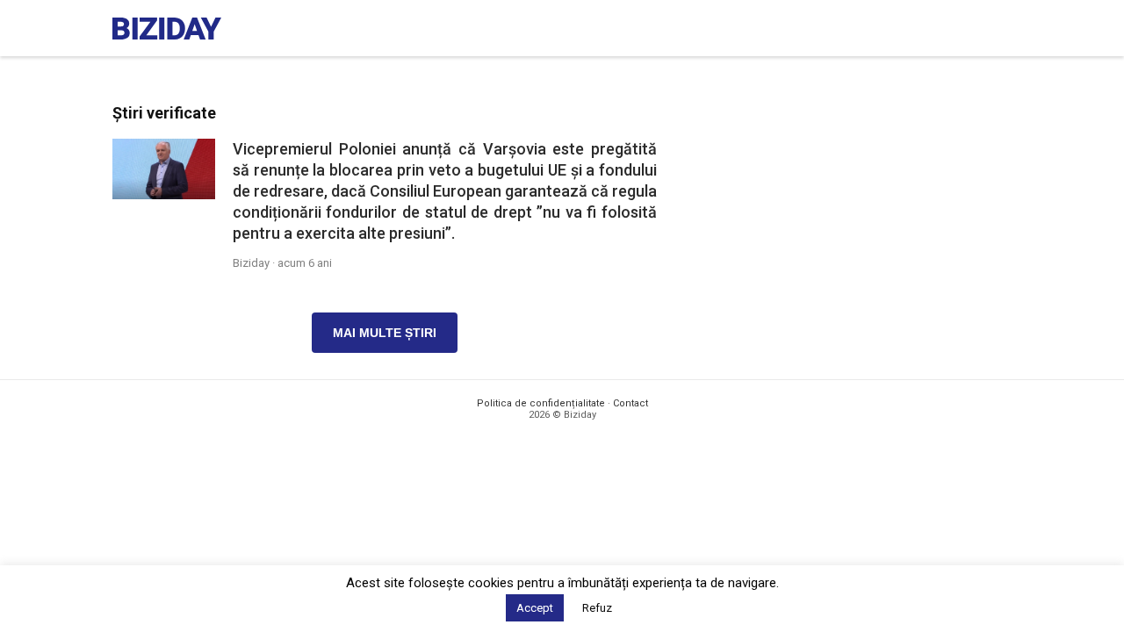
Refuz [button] (597, 607)
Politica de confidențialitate (541, 403)
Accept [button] (534, 607)
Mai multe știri (384, 333)
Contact (630, 403)
